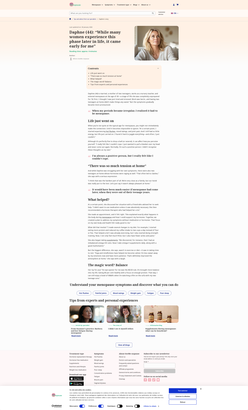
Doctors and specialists (127, 360)
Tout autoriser (182, 390)
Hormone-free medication (78, 360)
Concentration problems (103, 373)
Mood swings (99, 363)
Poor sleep (98, 370)
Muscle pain (98, 380)
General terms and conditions (129, 372)
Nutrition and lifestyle (77, 367)
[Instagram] (149, 379)
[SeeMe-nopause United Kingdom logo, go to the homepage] (75, 4)
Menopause (96, 5)
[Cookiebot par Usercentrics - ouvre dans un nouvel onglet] (56, 406)
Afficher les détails (150, 406)
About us (145, 5)
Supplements (74, 363)
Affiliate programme (126, 369)
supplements (112, 240)
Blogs (135, 5)
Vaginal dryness (100, 383)
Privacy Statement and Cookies (130, 376)
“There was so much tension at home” (106, 76)
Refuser (182, 402)
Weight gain (98, 360)
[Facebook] (145, 379)
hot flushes (110, 131)
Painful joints (99, 367)
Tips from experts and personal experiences (109, 84)
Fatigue (97, 376)
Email (146, 362)
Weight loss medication (77, 370)
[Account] (174, 4)
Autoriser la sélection (183, 396)
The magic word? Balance (101, 81)
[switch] (101, 406)
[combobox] (112, 13)
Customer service (161, 13)
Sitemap (122, 379)
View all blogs (124, 345)
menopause (107, 217)
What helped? (96, 79)
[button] (175, 13)
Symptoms (109, 5)
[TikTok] (153, 379)
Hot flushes (98, 357)
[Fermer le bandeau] (201, 389)
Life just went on (97, 73)
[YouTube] (158, 379)
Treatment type (123, 5)
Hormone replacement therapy (80, 357)
